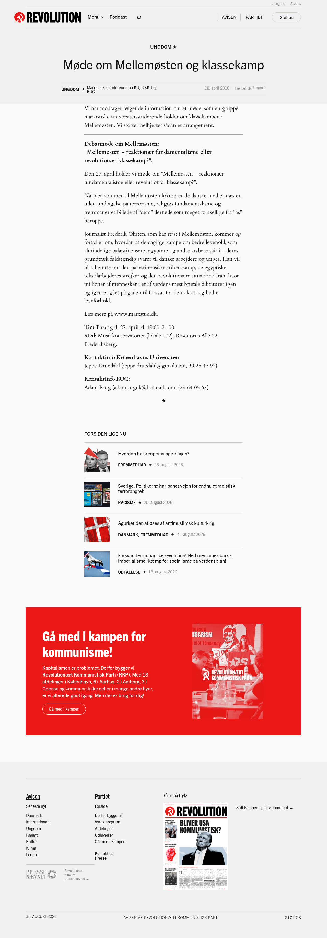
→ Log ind (277, 3)
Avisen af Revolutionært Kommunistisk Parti (171, 917)
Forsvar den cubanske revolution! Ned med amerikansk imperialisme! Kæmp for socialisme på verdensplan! (175, 558)
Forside (101, 806)
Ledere (32, 854)
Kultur (31, 841)
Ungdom (160, 46)
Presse (101, 858)
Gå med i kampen (64, 709)
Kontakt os (104, 853)
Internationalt (38, 821)
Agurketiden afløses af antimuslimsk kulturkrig (166, 523)
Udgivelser (104, 835)
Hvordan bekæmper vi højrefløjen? (154, 453)
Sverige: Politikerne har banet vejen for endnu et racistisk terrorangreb (176, 488)
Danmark (34, 815)
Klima (31, 848)
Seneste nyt (36, 806)
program (112, 821)
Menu (93, 17)
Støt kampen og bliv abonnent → (264, 807)
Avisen (33, 796)
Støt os (295, 3)
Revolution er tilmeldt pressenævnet (75, 874)
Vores (100, 821)
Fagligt (32, 835)
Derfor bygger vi (109, 815)
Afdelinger (104, 828)
